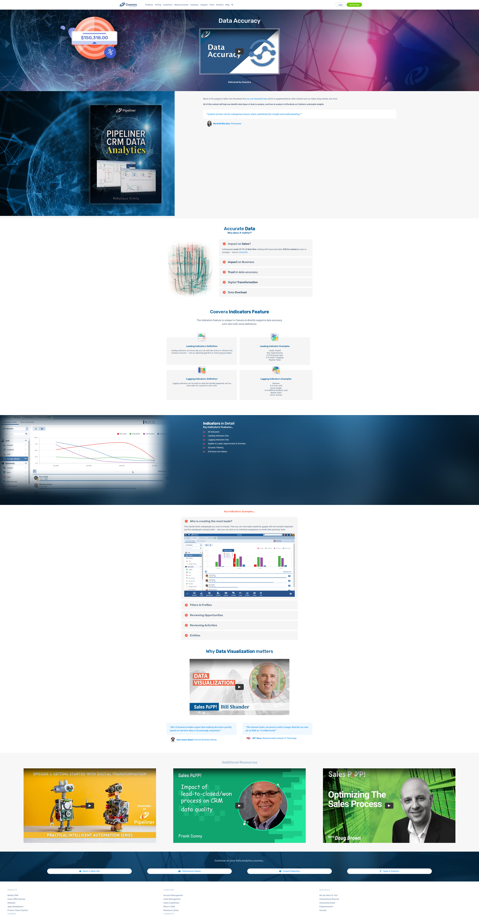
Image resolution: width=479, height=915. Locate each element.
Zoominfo (243, 252)
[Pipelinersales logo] (128, 4)
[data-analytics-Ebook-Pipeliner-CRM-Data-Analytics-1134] (87, 92)
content (217, 99)
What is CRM (169, 906)
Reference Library (171, 910)
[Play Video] (239, 51)
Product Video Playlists (17, 910)
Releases (11, 903)
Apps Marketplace (15, 906)
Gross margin (276, 388)
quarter (265, 526)
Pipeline (280, 357)
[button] (265, 243)
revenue (222, 353)
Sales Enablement (171, 903)
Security (322, 910)
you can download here (256, 99)
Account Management (173, 895)
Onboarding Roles (327, 903)
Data (225, 20)
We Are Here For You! (328, 895)
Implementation (326, 906)
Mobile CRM (12, 895)
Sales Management (171, 899)
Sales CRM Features (16, 899)
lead (205, 353)
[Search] (232, 5)
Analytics (247, 860)
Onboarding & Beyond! (329, 899)
